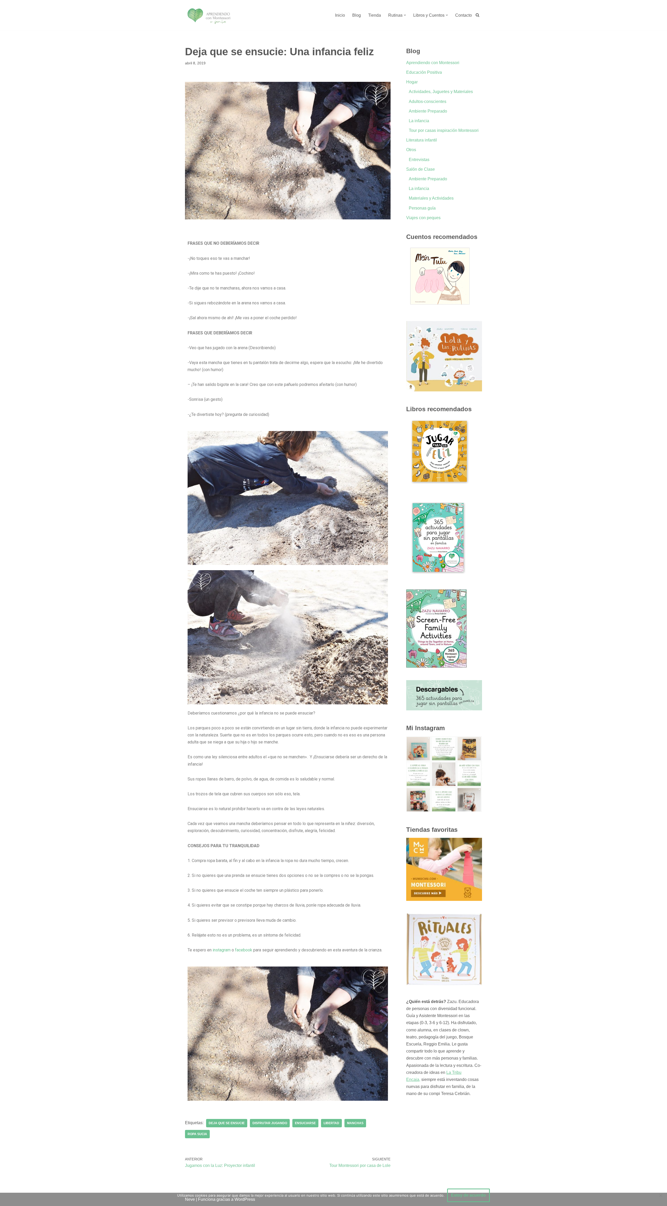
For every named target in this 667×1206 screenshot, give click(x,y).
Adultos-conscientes (427, 101)
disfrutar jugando (269, 1123)
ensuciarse (305, 1123)
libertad (331, 1123)
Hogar (412, 82)
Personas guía (422, 208)
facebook (243, 949)
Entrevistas (419, 159)
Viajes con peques (423, 218)
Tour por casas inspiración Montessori (444, 130)
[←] (209, 15)
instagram (222, 949)
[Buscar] (477, 15)
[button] (405, 15)
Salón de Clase (420, 169)
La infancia (419, 121)
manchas (355, 1123)
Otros (411, 149)
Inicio (340, 15)
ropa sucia (197, 1134)
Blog (356, 15)
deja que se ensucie (227, 1123)
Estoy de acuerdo (468, 1195)
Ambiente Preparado (428, 111)
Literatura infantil (421, 140)
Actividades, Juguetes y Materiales (441, 91)
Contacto (463, 15)
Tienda (374, 15)
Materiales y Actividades (431, 198)
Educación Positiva (424, 72)
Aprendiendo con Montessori (432, 62)
